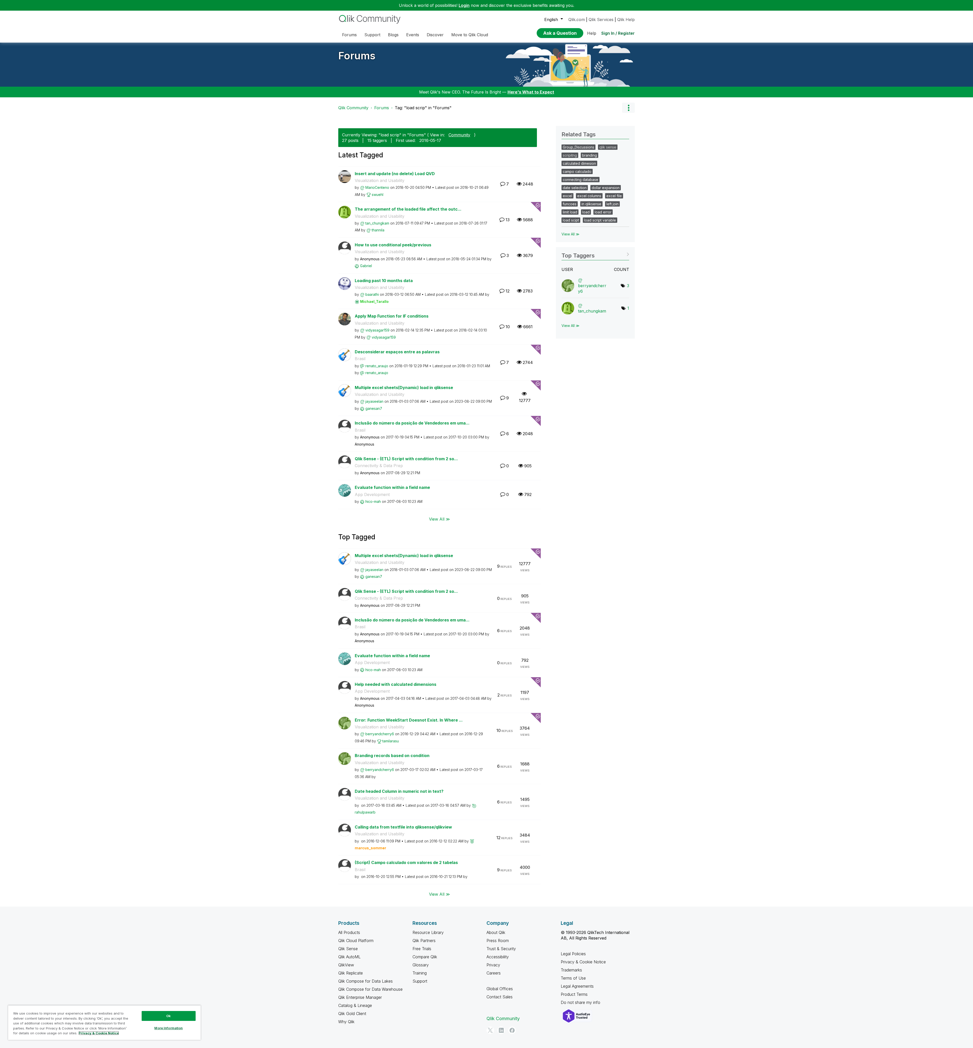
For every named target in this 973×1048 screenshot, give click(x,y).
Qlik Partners (424, 940)
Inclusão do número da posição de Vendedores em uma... (412, 423)
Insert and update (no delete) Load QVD (395, 173)
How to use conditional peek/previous (393, 244)
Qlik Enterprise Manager (360, 997)
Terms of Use (573, 978)
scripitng (570, 155)
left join (612, 204)
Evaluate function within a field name (392, 487)
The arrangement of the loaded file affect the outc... (408, 209)
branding (589, 155)
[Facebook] (512, 1030)
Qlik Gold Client (352, 1013)
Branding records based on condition (392, 755)
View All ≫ (439, 519)
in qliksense (591, 204)
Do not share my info (581, 1002)
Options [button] (628, 108)
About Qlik (495, 932)
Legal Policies (573, 953)
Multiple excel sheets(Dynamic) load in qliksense (404, 387)
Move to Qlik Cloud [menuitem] (469, 34)
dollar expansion (606, 188)
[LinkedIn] (501, 1030)
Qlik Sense (348, 948)
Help (591, 33)
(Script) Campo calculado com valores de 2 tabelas (406, 862)
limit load (570, 212)
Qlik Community (353, 107)
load (586, 212)
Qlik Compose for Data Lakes (365, 981)
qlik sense (607, 147)
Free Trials (422, 948)
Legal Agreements (577, 986)
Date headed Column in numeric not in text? (399, 791)
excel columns (589, 196)
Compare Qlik (425, 956)
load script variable (600, 220)
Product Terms (574, 994)
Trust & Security (501, 948)
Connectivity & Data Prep (379, 465)
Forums (357, 55)
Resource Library (428, 932)
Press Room (497, 940)
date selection (575, 188)
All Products (349, 932)
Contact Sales (499, 996)
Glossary (421, 964)
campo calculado (577, 171)
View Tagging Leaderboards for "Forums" (595, 253)
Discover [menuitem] (435, 34)
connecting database (580, 179)
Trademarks (571, 969)
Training (420, 973)
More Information (168, 1028)
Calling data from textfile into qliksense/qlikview (403, 827)
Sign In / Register (618, 33)
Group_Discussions (578, 147)
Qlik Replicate (350, 973)
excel (567, 196)
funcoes (569, 204)
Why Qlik (346, 1021)
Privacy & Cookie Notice (583, 961)
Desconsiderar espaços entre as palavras (397, 351)
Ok (168, 1016)
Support (420, 981)
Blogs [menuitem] (393, 34)
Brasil (360, 358)
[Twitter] (490, 1030)
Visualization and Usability (379, 180)
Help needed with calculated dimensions (395, 684)
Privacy (493, 964)
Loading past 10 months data (384, 280)
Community (459, 134)
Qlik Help (626, 19)
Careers (493, 973)
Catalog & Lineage (355, 1005)
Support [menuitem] (372, 34)
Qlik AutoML (349, 956)
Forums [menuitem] (349, 34)
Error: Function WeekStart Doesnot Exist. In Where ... (409, 720)
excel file (614, 196)
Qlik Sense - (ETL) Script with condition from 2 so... (406, 458)
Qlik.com (576, 19)
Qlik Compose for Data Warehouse (370, 989)
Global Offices (499, 988)
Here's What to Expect (531, 92)
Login (464, 5)
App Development (372, 494)
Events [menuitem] (412, 34)
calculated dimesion (579, 163)
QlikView (346, 964)
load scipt (571, 220)
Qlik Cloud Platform (355, 940)
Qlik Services (601, 19)
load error (603, 212)
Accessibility (497, 956)
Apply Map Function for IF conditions (391, 316)
